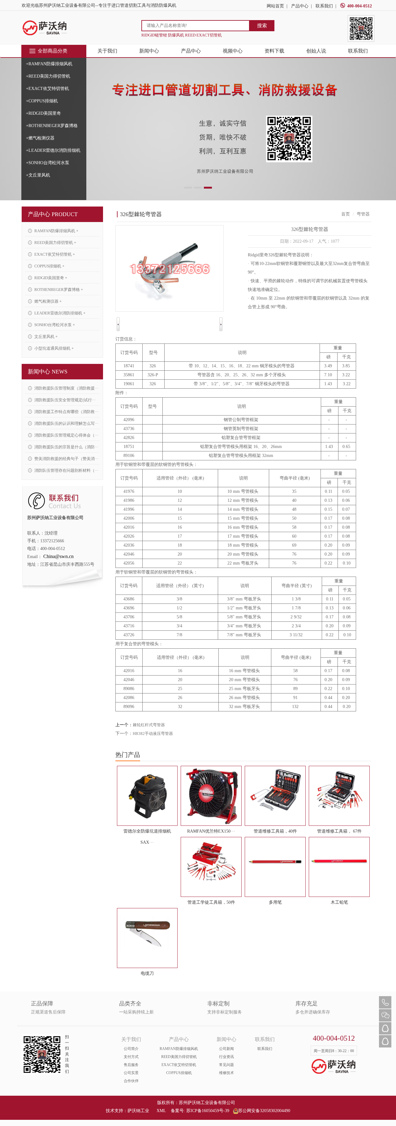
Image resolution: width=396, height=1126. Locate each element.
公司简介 (131, 1049)
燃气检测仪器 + (47, 301)
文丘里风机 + (45, 336)
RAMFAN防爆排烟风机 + (55, 230)
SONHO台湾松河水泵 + (54, 324)
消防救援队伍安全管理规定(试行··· (64, 400)
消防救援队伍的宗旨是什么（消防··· (65, 447)
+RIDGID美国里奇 (43, 113)
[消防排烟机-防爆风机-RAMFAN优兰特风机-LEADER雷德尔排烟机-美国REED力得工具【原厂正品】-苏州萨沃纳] (45, 27)
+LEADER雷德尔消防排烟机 (53, 150)
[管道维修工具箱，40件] (275, 790)
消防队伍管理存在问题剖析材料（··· (65, 470)
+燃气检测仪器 (40, 138)
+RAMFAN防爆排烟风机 (49, 64)
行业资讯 (226, 1057)
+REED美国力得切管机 (48, 76)
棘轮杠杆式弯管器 (149, 725)
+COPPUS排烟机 (42, 101)
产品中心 (299, 6)
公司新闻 (226, 1049)
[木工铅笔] (339, 861)
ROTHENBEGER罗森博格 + (58, 289)
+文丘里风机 (38, 175)
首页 (345, 214)
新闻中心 (149, 50)
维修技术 (226, 1073)
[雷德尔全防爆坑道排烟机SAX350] (147, 795)
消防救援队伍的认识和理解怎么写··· (65, 423)
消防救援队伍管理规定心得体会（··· (65, 435)
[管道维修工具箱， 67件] (339, 790)
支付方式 (131, 1057)
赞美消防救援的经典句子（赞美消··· (65, 458)
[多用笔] (275, 861)
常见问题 (226, 1065)
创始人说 (316, 50)
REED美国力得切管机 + (54, 242)
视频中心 (233, 50)
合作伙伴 (131, 1081)
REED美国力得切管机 (179, 1057)
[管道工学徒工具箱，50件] (211, 861)
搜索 (262, 25)
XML (161, 1110)
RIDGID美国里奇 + (50, 277)
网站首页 (275, 6)
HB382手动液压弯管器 (153, 733)
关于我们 (107, 50)
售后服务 (131, 1065)
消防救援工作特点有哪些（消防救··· (65, 411)
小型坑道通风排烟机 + (53, 348)
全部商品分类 (52, 50)
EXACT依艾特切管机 (178, 1065)
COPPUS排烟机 (179, 1073)
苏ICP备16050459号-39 (207, 1110)
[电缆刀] (147, 933)
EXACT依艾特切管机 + (54, 254)
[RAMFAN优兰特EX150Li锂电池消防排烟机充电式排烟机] (211, 795)
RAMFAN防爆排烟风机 (179, 1049)
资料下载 (274, 50)
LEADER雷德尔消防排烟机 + (59, 313)
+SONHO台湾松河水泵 (47, 162)
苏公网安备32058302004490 (264, 1110)
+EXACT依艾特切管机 (47, 88)
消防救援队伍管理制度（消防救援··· (65, 388)
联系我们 (324, 6)
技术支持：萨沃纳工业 (127, 1110)
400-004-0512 (359, 6)
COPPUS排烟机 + (48, 266)
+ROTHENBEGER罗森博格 (52, 125)
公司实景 (131, 1073)
